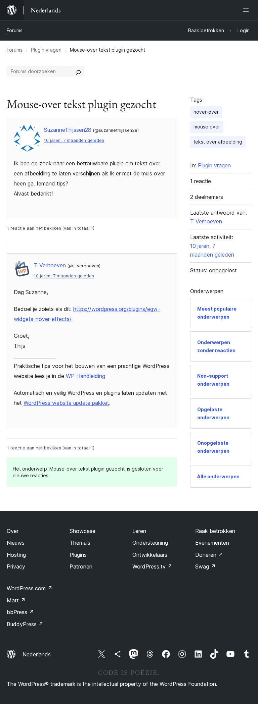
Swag (205, 566)
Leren (139, 531)
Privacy (16, 566)
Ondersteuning (150, 542)
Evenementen (212, 542)
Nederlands (37, 654)
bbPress (20, 612)
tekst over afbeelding (218, 142)
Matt (16, 600)
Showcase (82, 531)
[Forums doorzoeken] (78, 71)
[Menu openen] (247, 10)
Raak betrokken (215, 531)
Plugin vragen (46, 50)
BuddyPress (25, 624)
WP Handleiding (85, 376)
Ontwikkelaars (149, 554)
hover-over (206, 112)
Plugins (78, 554)
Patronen (81, 566)
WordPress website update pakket (66, 402)
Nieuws (16, 542)
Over (12, 531)
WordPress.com (29, 588)
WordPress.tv (152, 566)
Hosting (16, 554)
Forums (15, 30)
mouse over (207, 126)
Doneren (209, 554)
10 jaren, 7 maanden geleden (74, 140)
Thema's (80, 542)
